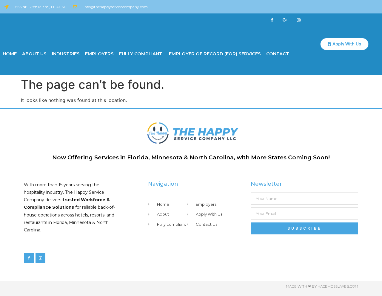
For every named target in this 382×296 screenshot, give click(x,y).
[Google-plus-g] (285, 20)
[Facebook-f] (272, 20)
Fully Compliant (140, 54)
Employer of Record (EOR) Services (214, 54)
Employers (99, 54)
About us (34, 54)
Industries (66, 54)
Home (10, 54)
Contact (277, 54)
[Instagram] (299, 20)
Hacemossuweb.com (338, 286)
